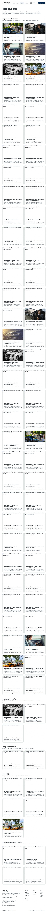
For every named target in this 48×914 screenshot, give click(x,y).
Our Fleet (27, 895)
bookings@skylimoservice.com (8, 905)
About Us (34, 892)
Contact (34, 894)
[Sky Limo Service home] (7, 3)
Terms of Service (42, 896)
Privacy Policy (41, 893)
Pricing (17, 3)
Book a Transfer (27, 893)
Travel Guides (26, 899)
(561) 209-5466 (32, 3)
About (26, 3)
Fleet (14, 3)
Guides (22, 3)
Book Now (40, 3)
